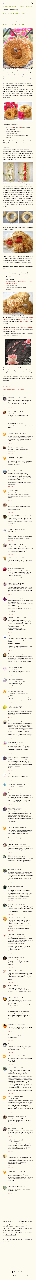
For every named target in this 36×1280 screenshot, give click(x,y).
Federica (10, 721)
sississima (11, 1116)
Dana (9, 918)
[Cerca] (32, 2)
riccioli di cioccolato (14, 516)
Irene (9, 411)
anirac (10, 423)
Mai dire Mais (24, 321)
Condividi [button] (5, 386)
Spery (10, 742)
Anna (20, 127)
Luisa (9, 997)
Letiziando (11, 827)
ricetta (20, 319)
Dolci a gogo (12, 654)
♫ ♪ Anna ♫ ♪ (12, 757)
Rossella (10, 793)
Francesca (11, 844)
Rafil (9, 679)
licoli (12, 127)
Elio (9, 869)
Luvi (9, 934)
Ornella (10, 529)
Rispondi (10, 407)
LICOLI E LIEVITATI (14, 13)
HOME (5, 13)
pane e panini (17, 389)
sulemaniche (12, 774)
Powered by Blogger (19, 1271)
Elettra (10, 784)
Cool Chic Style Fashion (15, 667)
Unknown (11, 433)
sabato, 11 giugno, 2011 (19, 793)
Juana (10, 691)
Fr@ (9, 636)
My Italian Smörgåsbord (15, 1140)
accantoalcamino (13, 1011)
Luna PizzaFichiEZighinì (15, 808)
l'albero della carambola (15, 706)
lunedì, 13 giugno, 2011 (16, 970)
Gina (9, 886)
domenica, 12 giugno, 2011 (18, 904)
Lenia (9, 504)
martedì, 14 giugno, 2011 (19, 1024)
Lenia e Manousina (26, 327)
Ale (9, 1044)
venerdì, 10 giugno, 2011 (20, 397)
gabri (9, 985)
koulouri (8, 389)
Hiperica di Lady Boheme (16, 457)
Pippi (9, 558)
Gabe (9, 1128)
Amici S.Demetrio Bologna (16, 1097)
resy (9, 1186)
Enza (9, 957)
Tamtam (10, 447)
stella (9, 904)
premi (22, 389)
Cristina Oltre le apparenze (16, 583)
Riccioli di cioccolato (9, 329)
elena (9, 1155)
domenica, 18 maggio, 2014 (18, 1186)
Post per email (12, 386)
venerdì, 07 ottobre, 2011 (19, 1171)
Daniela (10, 1056)
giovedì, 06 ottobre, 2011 (18, 1155)
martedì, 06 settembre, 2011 (16, 1141)
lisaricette (11, 398)
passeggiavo (21, 68)
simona (10, 598)
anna (9, 568)
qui (18, 95)
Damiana (11, 617)
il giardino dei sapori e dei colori (18, 6)
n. (8, 470)
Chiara (10, 1171)
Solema (10, 1024)
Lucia (9, 544)
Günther (10, 856)
